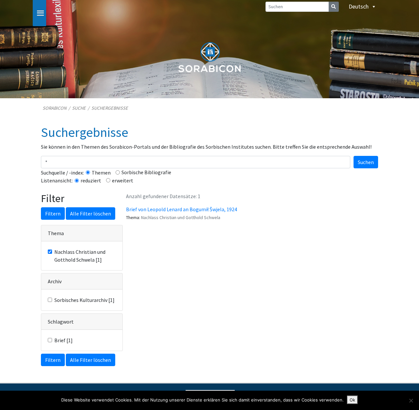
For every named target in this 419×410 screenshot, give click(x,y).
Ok (352, 399)
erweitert (122, 180)
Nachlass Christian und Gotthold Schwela (180, 217)
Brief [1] (63, 340)
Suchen (366, 162)
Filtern (53, 213)
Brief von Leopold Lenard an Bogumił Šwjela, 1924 (181, 209)
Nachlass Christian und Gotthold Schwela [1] (79, 256)
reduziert (91, 180)
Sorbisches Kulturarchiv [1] (84, 300)
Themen (101, 172)
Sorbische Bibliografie (146, 172)
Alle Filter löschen (90, 213)
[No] (411, 400)
